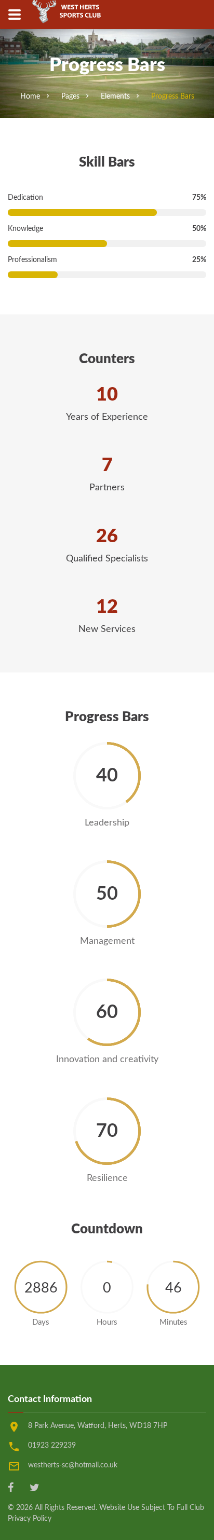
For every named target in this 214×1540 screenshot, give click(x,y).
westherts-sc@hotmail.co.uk (72, 1465)
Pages (70, 96)
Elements (115, 96)
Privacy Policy (29, 1518)
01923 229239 (52, 1445)
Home (30, 96)
